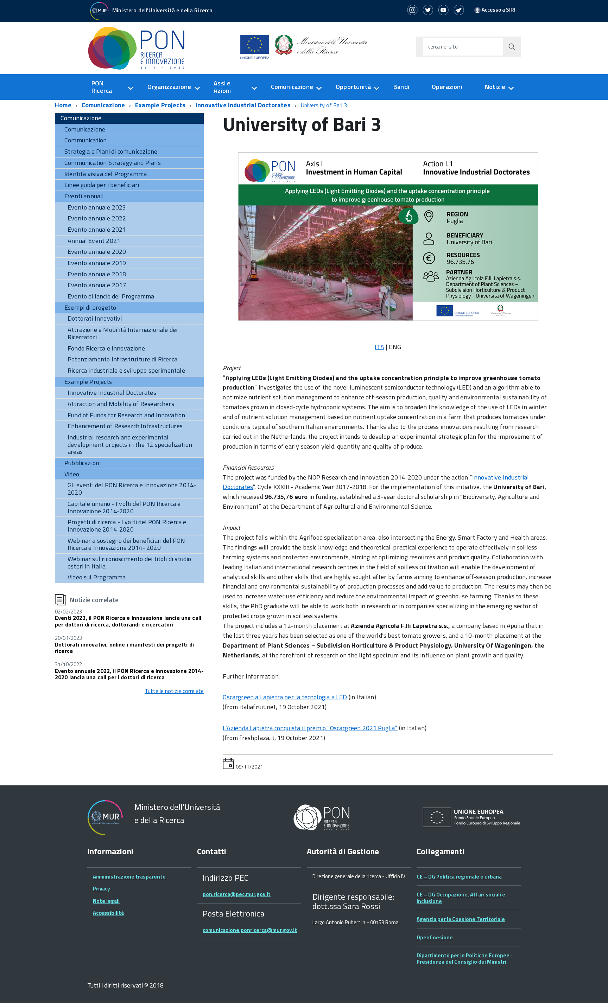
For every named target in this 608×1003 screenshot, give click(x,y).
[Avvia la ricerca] (512, 47)
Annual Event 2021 (94, 240)
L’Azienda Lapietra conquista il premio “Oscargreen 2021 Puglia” (310, 728)
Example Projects (160, 105)
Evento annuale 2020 (97, 251)
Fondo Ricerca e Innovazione (106, 348)
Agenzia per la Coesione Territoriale (461, 919)
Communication (85, 140)
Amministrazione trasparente (129, 877)
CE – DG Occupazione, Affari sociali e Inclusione (461, 898)
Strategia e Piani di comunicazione (110, 151)
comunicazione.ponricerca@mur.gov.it (250, 930)
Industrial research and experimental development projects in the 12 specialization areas (130, 444)
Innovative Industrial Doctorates (243, 105)
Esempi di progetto (90, 307)
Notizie (495, 86)
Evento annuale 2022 (97, 218)
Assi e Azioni (222, 86)
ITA (379, 347)
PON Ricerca (101, 86)
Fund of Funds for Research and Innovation (126, 415)
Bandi (401, 86)
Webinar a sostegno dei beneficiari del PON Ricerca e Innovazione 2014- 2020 (126, 544)
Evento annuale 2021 (97, 229)
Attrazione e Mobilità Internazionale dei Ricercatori (122, 333)
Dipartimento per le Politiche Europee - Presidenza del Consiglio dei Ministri (465, 958)
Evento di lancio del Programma (111, 296)
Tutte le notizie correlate (174, 691)
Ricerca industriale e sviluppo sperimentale (126, 370)
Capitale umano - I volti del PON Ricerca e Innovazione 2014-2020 (124, 507)
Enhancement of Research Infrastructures (125, 426)
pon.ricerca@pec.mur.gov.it (237, 894)
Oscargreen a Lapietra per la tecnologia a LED (285, 697)
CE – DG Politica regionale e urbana (459, 877)
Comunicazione (292, 86)
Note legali (106, 901)
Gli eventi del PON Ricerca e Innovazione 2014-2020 (132, 488)
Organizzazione (169, 86)
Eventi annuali (84, 196)
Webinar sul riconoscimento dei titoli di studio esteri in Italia (129, 562)
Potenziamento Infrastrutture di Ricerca (122, 359)
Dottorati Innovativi (95, 318)
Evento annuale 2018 (97, 274)
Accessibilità (108, 913)
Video (71, 474)
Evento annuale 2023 (97, 207)
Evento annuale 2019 (97, 263)
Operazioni (447, 86)
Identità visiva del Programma (105, 174)
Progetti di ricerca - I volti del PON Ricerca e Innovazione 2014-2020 (127, 525)
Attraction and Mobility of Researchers (121, 404)
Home (63, 105)
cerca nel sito (443, 47)
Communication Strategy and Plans (112, 162)
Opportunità (353, 86)
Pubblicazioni (82, 463)
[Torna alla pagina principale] (140, 47)
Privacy (101, 889)
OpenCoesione (435, 937)
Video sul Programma (97, 577)
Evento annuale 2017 (97, 285)
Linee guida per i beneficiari (101, 184)
